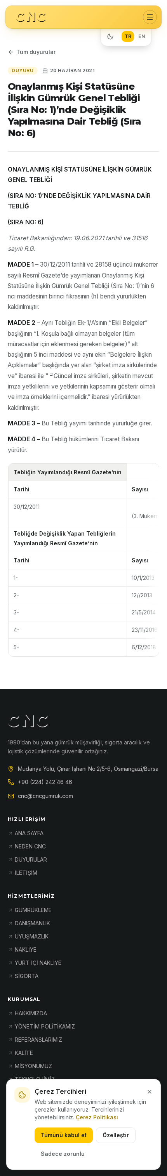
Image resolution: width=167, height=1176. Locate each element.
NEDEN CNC (30, 846)
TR (128, 36)
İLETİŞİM (26, 872)
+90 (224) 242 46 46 (45, 782)
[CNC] (30, 17)
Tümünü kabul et (64, 1135)
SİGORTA (26, 976)
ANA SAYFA (29, 833)
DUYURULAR (31, 859)
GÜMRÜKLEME (33, 910)
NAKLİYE (26, 949)
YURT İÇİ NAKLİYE (38, 962)
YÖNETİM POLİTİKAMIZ (45, 1026)
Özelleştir (116, 1135)
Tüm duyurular (36, 52)
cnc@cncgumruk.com (45, 796)
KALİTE (24, 1052)
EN (141, 36)
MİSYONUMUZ (33, 1066)
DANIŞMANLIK (32, 923)
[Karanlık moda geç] (110, 36)
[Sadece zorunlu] (149, 1091)
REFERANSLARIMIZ (38, 1039)
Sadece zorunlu (63, 1153)
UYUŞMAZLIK (32, 936)
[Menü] (150, 17)
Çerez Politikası (97, 1117)
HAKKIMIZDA (31, 1013)
